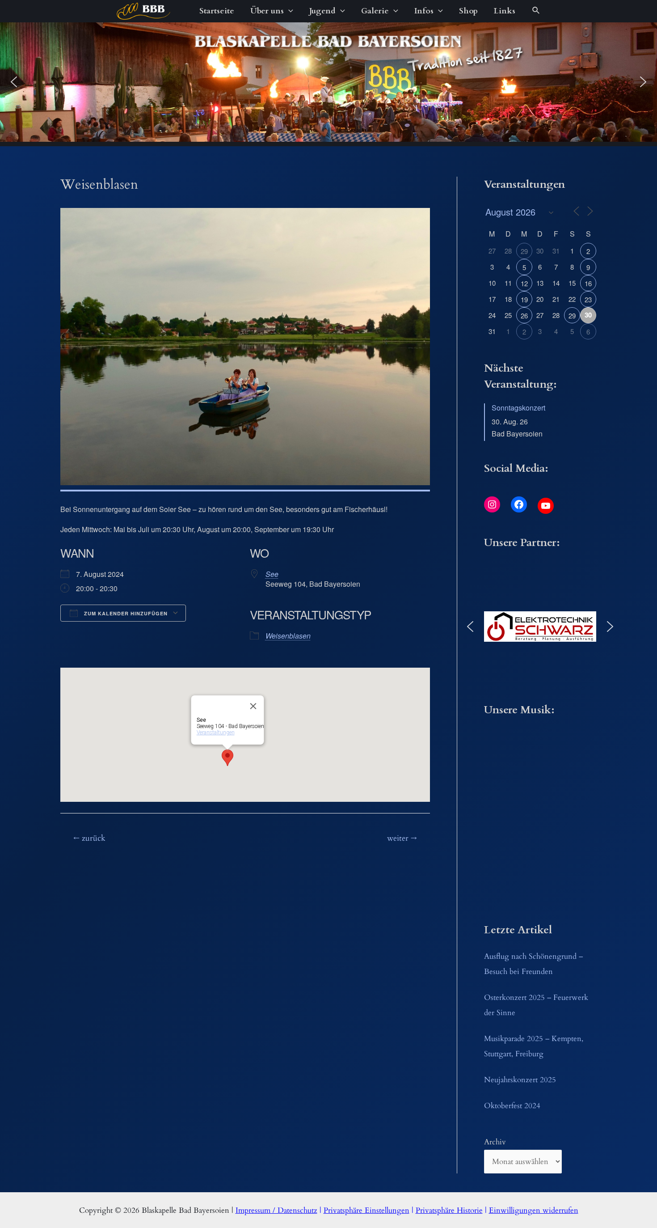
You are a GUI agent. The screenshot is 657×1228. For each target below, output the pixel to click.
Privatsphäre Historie (449, 1210)
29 (524, 251)
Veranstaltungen (215, 732)
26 (524, 315)
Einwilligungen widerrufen (533, 1210)
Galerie (375, 11)
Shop (468, 11)
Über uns (267, 11)
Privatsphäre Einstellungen (366, 1210)
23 (588, 299)
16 (588, 283)
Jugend (322, 11)
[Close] (253, 706)
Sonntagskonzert (518, 407)
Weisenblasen (288, 636)
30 (588, 315)
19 (524, 299)
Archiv (495, 1142)
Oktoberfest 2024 (512, 1106)
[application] (288, 11)
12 (524, 283)
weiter (402, 838)
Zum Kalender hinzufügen (125, 613)
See (271, 574)
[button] (14, 82)
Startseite (216, 11)
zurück (89, 838)
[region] (328, 82)
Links (504, 11)
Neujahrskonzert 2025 (520, 1080)
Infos (424, 11)
